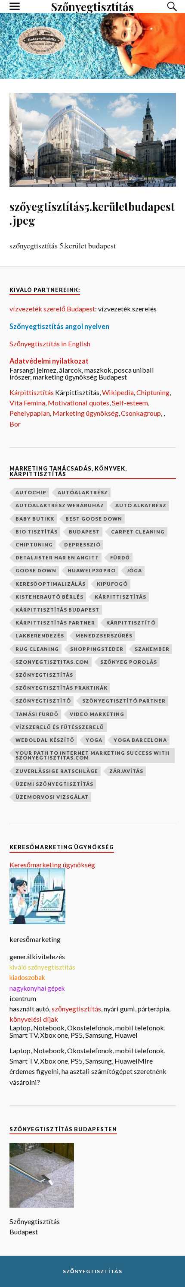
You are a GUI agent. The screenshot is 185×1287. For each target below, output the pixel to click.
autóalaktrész (83, 492)
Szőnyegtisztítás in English (49, 343)
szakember (152, 649)
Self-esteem (130, 403)
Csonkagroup (141, 413)
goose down (35, 570)
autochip (30, 492)
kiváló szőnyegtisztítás (42, 967)
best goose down (93, 518)
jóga (134, 570)
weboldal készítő (44, 740)
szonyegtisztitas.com (52, 662)
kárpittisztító (131, 622)
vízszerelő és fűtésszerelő (59, 727)
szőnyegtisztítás (44, 675)
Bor (15, 424)
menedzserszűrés (104, 635)
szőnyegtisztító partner (124, 700)
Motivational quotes (78, 403)
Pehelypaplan (29, 413)
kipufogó (112, 584)
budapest (84, 531)
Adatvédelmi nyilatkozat (49, 361)
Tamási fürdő (37, 714)
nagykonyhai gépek (37, 988)
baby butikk (34, 518)
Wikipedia (118, 392)
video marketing (97, 714)
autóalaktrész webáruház (59, 505)
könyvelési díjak (33, 1019)
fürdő (120, 557)
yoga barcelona (140, 740)
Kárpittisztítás (32, 392)
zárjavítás (126, 771)
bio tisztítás (36, 531)
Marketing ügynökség (85, 413)
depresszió (82, 544)
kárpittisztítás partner (55, 622)
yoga (94, 740)
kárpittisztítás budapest (57, 609)
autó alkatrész (140, 505)
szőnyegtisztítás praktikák (61, 688)
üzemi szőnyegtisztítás (54, 784)
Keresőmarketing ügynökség (52, 864)
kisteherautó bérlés (49, 597)
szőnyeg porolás (128, 662)
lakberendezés (39, 635)
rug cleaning (37, 649)
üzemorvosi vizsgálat (52, 797)
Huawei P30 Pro (92, 570)
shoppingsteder (96, 649)
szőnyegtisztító (43, 700)
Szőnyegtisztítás (92, 1271)
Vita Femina (27, 403)
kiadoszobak (27, 977)
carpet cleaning (138, 531)
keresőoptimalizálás (50, 584)
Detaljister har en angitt (57, 557)
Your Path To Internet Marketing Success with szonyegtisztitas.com (92, 755)
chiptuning (34, 544)
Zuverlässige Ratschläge (56, 771)
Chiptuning (153, 392)
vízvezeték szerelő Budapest (52, 308)
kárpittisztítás (120, 597)
